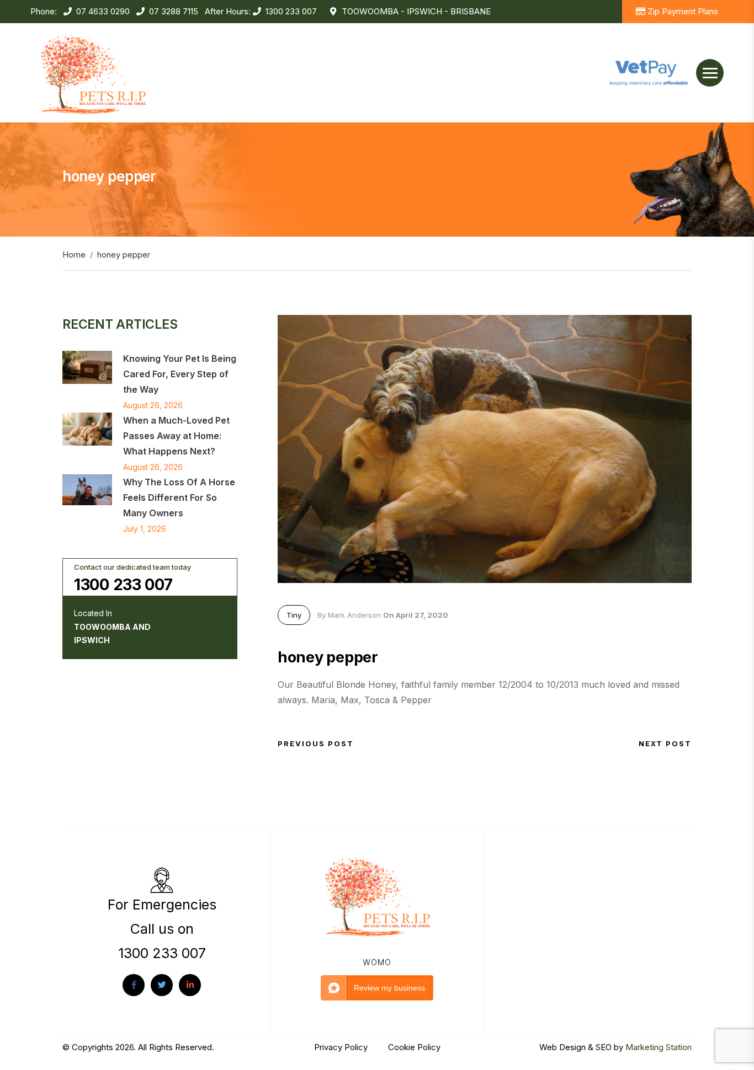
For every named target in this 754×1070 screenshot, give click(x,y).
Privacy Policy (342, 1047)
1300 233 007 (291, 11)
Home (74, 254)
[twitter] (162, 985)
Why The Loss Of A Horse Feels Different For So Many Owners (179, 497)
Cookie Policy (414, 1047)
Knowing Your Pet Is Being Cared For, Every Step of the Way (179, 374)
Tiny (293, 615)
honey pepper (328, 657)
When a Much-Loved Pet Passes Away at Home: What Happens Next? (176, 436)
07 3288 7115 (173, 11)
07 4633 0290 (103, 11)
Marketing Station (658, 1047)
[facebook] (134, 985)
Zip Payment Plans (682, 11)
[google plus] (190, 985)
